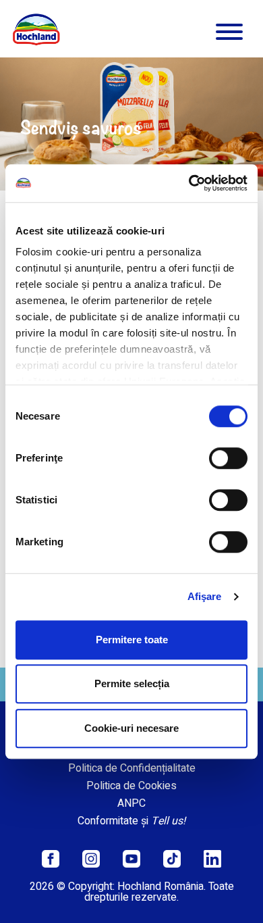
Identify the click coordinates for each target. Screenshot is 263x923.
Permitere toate (132, 639)
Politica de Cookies (131, 786)
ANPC (131, 803)
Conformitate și (131, 821)
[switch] (228, 458)
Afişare (204, 596)
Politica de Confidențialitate (132, 768)
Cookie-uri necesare (131, 728)
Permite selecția (131, 683)
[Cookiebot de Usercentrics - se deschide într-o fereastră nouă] (189, 183)
